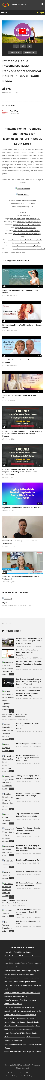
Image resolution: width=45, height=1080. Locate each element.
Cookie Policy (26, 1076)
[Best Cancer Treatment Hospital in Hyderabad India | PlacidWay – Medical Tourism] (8, 642)
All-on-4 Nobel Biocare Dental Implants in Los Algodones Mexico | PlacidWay (28, 693)
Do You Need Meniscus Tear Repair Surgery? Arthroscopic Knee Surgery (28, 757)
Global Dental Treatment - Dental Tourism (20, 1015)
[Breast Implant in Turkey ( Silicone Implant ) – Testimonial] (22, 527)
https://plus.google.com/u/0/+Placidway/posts (25, 240)
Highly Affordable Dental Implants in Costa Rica (21, 507)
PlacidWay (14, 111)
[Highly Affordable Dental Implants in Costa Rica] (22, 494)
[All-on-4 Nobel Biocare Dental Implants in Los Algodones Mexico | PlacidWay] (8, 700)
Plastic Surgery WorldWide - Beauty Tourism (21, 1033)
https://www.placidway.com (26, 201)
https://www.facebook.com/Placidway (27, 225)
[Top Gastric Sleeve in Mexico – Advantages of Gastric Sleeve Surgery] (8, 913)
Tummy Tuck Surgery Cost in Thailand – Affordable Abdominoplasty (28, 830)
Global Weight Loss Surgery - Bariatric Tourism (22, 1022)
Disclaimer (12, 1073)
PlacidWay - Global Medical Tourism (18, 952)
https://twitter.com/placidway (25, 228)
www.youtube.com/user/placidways (26, 231)
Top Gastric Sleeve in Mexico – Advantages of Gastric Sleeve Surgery (28, 911)
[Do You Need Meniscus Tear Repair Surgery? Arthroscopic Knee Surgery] (8, 764)
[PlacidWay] (5, 112)
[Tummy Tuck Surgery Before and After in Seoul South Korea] (8, 782)
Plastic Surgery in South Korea (28, 744)
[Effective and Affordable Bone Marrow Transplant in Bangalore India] (8, 668)
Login (41, 13)
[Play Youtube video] (22, 31)
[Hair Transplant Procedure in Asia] (8, 927)
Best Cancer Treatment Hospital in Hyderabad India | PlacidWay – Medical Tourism (29, 640)
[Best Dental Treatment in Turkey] (8, 864)
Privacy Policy (11, 1076)
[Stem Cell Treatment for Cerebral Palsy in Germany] (22, 382)
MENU (5, 13)
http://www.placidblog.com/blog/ (29, 222)
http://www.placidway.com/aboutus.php (25, 219)
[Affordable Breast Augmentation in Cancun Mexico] (22, 276)
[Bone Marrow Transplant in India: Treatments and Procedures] (8, 653)
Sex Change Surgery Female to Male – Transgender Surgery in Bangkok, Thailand (28, 681)
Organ (4, 603)
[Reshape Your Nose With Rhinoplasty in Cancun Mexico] (22, 312)
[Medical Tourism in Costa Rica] (8, 875)
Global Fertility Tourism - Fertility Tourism (19, 1018)
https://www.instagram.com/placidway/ (26, 246)
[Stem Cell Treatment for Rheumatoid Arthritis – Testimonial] (22, 563)
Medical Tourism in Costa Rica (28, 871)
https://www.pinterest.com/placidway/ (27, 234)
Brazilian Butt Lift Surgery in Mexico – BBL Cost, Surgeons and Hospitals (28, 848)
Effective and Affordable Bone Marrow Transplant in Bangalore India (29, 664)
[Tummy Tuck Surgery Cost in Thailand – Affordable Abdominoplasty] (8, 835)
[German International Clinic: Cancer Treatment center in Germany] (8, 732)
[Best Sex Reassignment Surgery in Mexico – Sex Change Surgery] (8, 802)
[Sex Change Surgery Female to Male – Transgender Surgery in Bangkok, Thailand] (8, 682)
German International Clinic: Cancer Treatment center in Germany (27, 725)
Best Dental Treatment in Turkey (29, 860)
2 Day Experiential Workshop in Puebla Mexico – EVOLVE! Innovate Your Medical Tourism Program (22, 433)
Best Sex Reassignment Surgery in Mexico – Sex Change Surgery (29, 795)
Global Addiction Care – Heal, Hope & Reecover (22, 1051)
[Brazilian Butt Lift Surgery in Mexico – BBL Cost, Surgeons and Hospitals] (8, 851)
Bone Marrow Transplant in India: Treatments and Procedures (27, 652)
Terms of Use (25, 1073)
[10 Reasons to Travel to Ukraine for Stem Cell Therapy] (8, 889)
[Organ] (7, 599)
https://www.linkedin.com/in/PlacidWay (26, 243)
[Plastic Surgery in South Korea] (8, 747)
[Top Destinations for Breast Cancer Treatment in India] (8, 819)
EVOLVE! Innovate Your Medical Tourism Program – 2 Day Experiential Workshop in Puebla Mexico (19, 471)
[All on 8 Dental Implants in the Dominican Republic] (22, 346)
